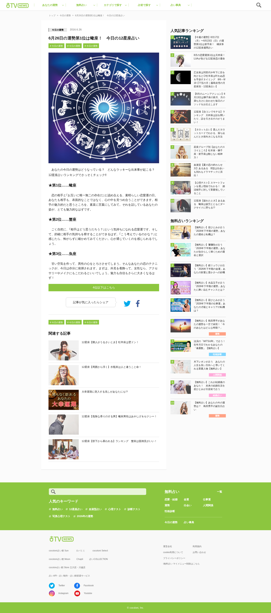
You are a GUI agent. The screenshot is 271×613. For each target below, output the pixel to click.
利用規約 (197, 546)
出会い (188, 505)
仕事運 (207, 499)
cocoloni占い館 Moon (59, 559)
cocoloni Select (100, 550)
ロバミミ (80, 550)
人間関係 (208, 505)
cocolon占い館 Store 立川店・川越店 (67, 567)
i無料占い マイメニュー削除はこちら (181, 563)
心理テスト (114, 509)
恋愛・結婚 (171, 499)
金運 (186, 499)
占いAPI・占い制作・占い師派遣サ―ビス (69, 575)
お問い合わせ (199, 552)
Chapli (80, 559)
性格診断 (170, 511)
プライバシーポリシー (174, 558)
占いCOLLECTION (98, 559)
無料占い (57, 509)
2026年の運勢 (85, 516)
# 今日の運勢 (56, 46)
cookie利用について (173, 552)
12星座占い (75, 509)
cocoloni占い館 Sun (59, 550)
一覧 (219, 491)
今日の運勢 (58, 30)
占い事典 (189, 522)
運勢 (167, 505)
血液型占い (95, 509)
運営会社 (167, 546)
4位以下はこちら (104, 287)
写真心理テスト (61, 516)
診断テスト (134, 509)
